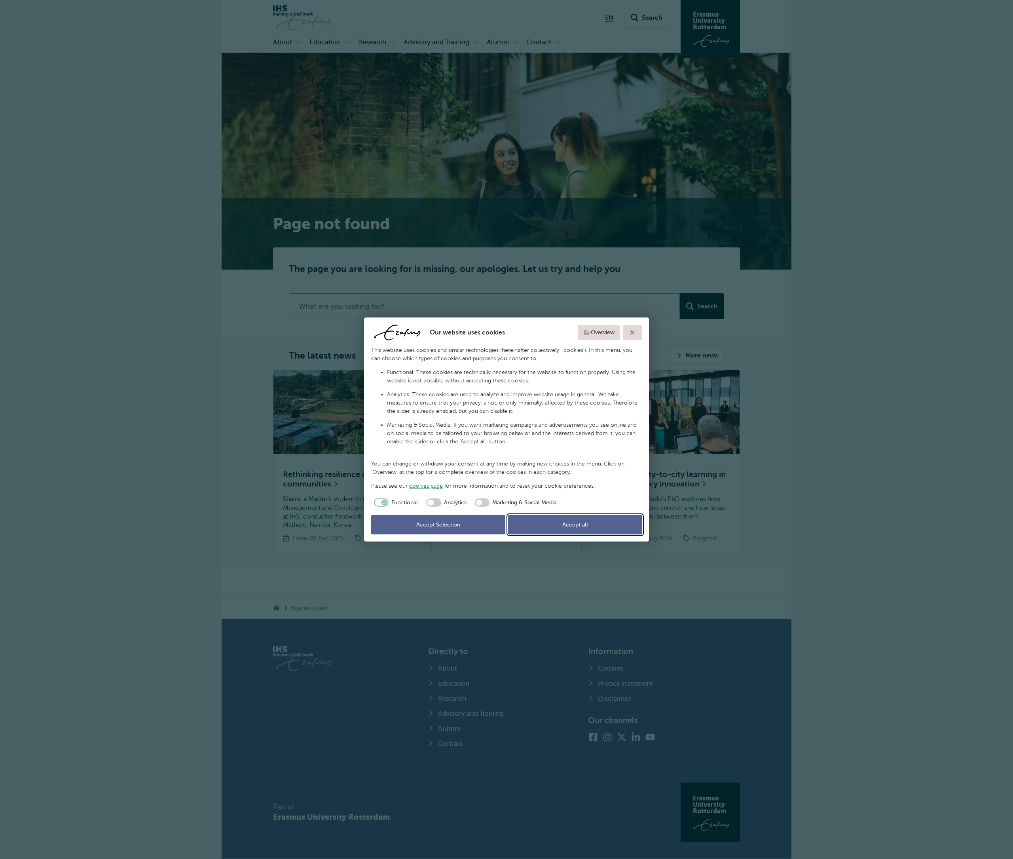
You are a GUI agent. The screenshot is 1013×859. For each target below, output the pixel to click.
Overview (603, 332)
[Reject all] (632, 332)
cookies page (426, 486)
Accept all (575, 525)
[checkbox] (394, 502)
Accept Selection (438, 525)
